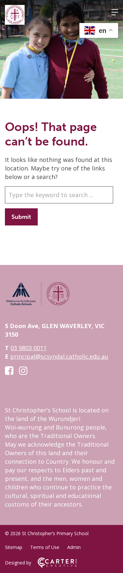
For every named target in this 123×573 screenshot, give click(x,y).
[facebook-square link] (9, 370)
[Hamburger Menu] (115, 12)
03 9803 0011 (28, 348)
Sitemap (13, 547)
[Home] (38, 304)
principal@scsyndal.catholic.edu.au (59, 356)
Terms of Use (44, 547)
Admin (74, 547)
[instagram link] (23, 370)
